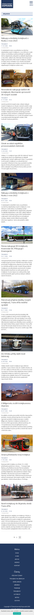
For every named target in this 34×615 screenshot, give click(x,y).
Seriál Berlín (17, 582)
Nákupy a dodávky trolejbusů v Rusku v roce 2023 (14, 39)
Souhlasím (17, 613)
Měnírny (17, 585)
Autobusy (17, 594)
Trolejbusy (4, 44)
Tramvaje (17, 588)
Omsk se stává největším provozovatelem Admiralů (12, 144)
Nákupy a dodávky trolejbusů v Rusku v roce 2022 (14, 194)
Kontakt (17, 565)
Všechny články (17, 575)
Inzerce (17, 562)
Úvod (17, 553)
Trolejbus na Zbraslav (17, 579)
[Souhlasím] (32, 612)
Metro (17, 597)
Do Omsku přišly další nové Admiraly (13, 355)
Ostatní (17, 600)
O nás (17, 556)
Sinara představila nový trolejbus (15, 454)
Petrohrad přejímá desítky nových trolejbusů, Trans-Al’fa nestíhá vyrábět (16, 302)
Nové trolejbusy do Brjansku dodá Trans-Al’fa (16, 504)
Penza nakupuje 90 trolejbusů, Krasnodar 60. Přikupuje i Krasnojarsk (14, 248)
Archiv (17, 559)
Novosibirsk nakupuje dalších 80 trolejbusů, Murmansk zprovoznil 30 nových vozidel (15, 92)
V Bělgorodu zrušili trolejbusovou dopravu (16, 404)
